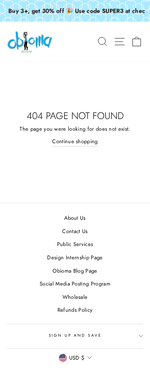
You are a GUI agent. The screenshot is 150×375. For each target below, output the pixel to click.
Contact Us (75, 231)
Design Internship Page (74, 257)
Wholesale (75, 297)
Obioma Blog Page (74, 271)
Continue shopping (75, 141)
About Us (75, 218)
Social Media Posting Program (75, 284)
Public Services (75, 244)
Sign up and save (75, 335)
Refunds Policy (75, 310)
